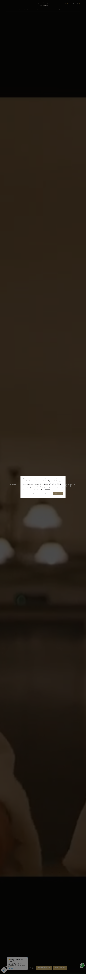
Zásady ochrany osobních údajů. (53, 481)
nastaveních (47, 489)
